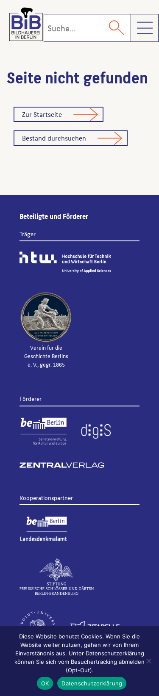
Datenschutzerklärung (91, 683)
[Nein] (148, 661)
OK (45, 683)
